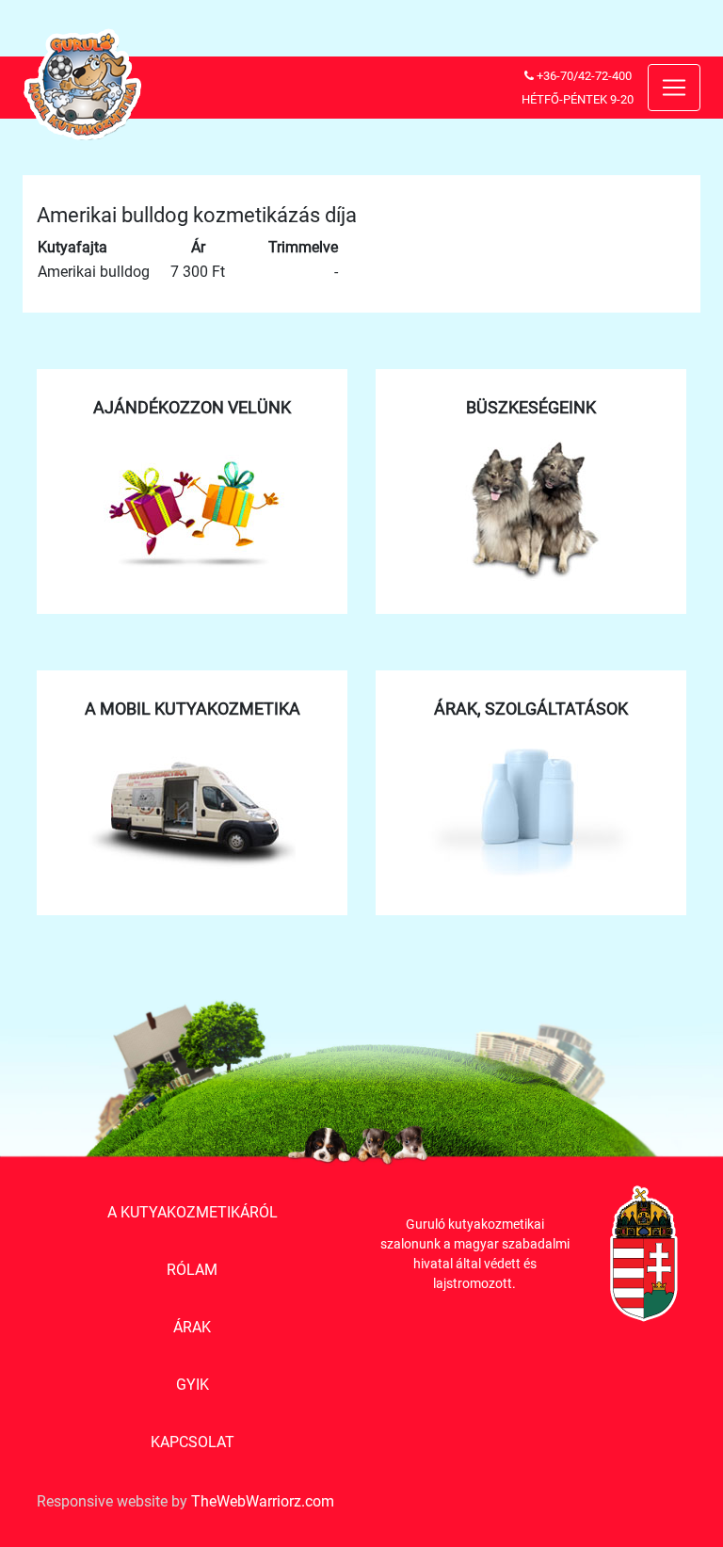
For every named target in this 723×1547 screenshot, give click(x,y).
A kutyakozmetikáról (192, 1212)
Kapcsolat (192, 1442)
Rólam (192, 1270)
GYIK (192, 1385)
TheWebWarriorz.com (262, 1501)
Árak (192, 1327)
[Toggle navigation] (674, 87)
